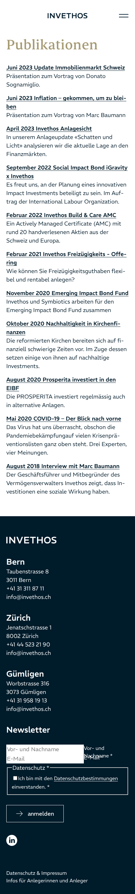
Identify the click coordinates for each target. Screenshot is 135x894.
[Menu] (123, 15)
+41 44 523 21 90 (28, 644)
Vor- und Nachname (98, 752)
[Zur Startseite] (68, 15)
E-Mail (93, 758)
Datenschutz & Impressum (36, 873)
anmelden (41, 813)
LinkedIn (11, 840)
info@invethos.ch (28, 597)
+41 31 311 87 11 (25, 588)
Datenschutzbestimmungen (86, 778)
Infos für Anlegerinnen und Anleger (47, 881)
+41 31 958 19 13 (26, 700)
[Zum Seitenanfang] (31, 539)
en (22, 16)
